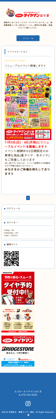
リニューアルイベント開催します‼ (25, 65)
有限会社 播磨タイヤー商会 (21, 412)
